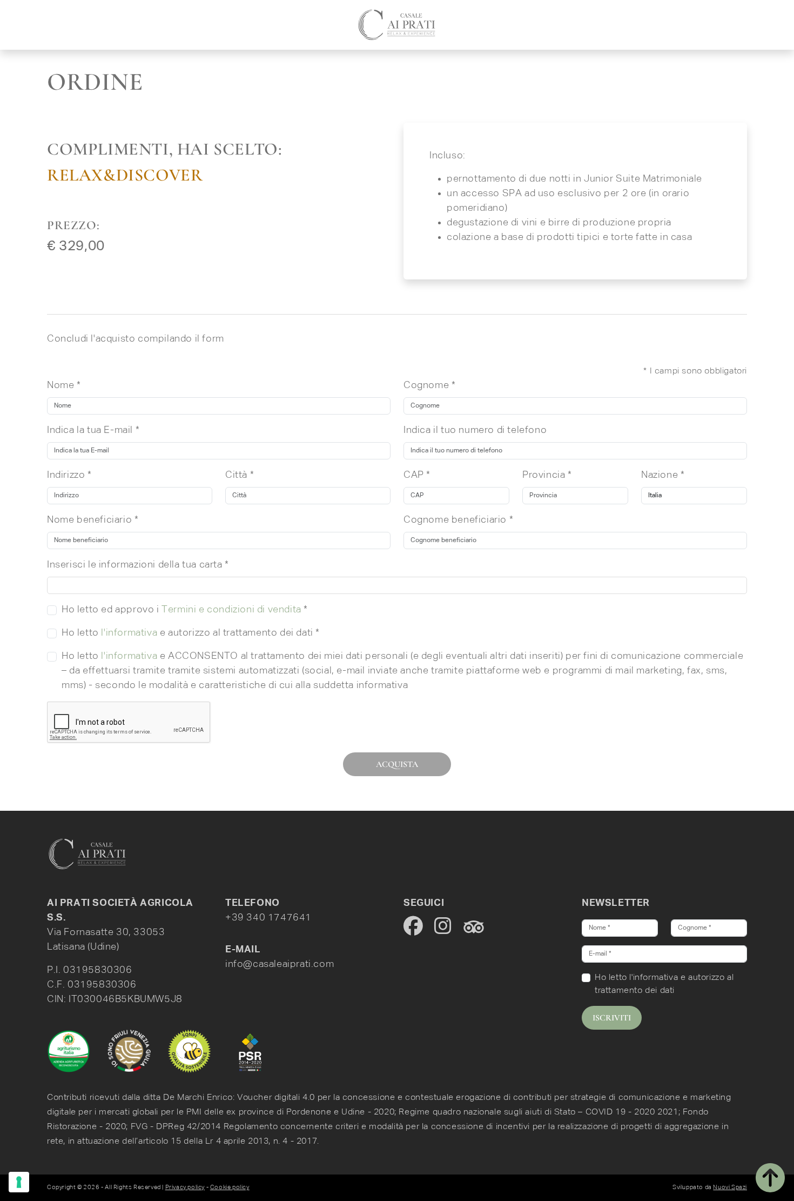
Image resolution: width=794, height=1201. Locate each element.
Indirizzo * (69, 475)
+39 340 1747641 (268, 918)
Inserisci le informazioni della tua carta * (138, 565)
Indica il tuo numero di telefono (475, 430)
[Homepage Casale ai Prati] (87, 854)
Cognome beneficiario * (458, 520)
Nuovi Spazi (730, 1187)
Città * (239, 475)
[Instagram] (444, 926)
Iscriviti (612, 1017)
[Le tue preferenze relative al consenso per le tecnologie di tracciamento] (19, 1182)
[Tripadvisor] (474, 926)
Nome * (64, 385)
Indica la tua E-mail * (93, 430)
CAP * (416, 475)
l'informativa (129, 633)
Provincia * (547, 475)
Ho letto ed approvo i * (185, 610)
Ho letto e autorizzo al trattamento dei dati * (191, 633)
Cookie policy (230, 1187)
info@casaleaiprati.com (279, 964)
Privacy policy (185, 1187)
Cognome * (429, 385)
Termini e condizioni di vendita (231, 610)
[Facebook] (414, 926)
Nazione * (662, 475)
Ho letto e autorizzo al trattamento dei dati (664, 984)
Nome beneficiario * (92, 520)
